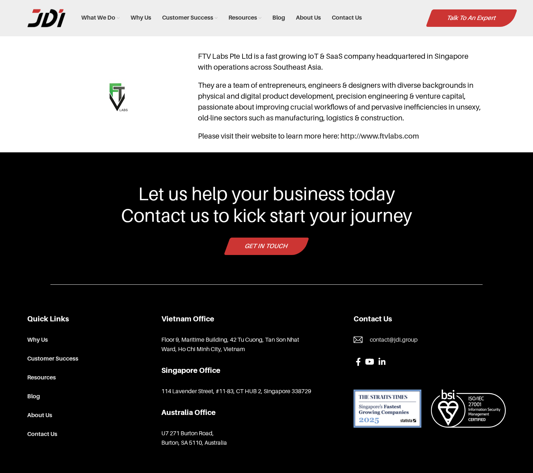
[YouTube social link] (369, 361)
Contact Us (42, 434)
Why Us (37, 340)
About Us (39, 415)
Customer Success (52, 358)
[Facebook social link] (358, 361)
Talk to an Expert (471, 18)
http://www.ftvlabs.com (379, 136)
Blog (33, 396)
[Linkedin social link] (382, 361)
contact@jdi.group (394, 340)
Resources (41, 377)
